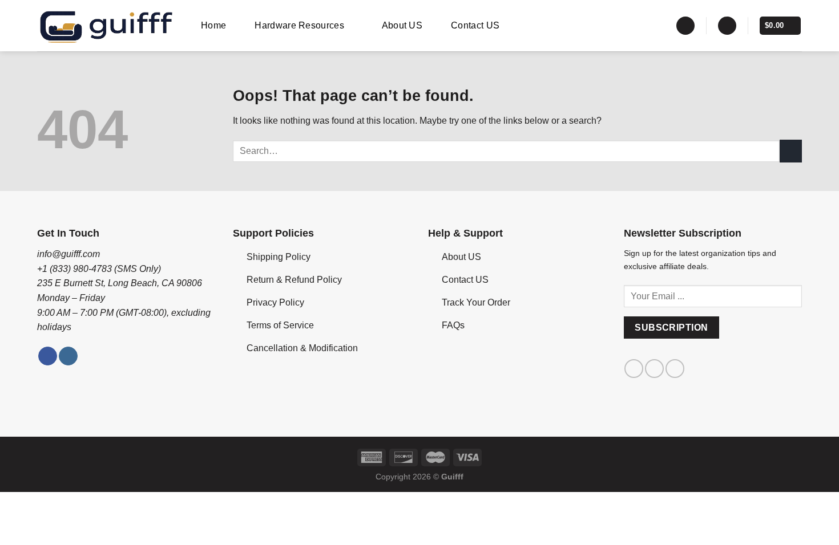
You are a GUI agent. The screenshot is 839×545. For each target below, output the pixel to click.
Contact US (475, 25)
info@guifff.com (68, 254)
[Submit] (791, 151)
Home (213, 25)
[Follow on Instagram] (68, 356)
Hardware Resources (299, 25)
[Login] (727, 26)
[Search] (685, 26)
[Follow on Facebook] (47, 356)
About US (402, 25)
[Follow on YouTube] (674, 368)
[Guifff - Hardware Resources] (106, 25)
